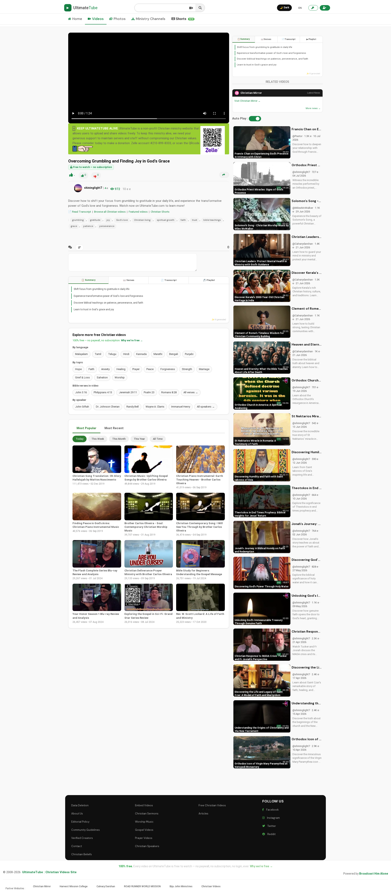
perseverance (106, 226)
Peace (150, 369)
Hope (78, 369)
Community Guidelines (85, 830)
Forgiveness (167, 369)
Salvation (102, 377)
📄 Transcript (169, 280)
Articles (203, 813)
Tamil (98, 354)
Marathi (158, 354)
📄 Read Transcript (79, 211)
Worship (120, 377)
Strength (187, 369)
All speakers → (206, 406)
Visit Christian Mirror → (247, 100)
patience (88, 226)
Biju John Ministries (181, 886)
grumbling (78, 220)
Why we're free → (132, 340)
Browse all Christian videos (110, 211)
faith (183, 220)
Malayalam (81, 354)
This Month (119, 438)
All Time (158, 438)
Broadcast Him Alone (373, 873)
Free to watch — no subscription (92, 167)
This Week (97, 438)
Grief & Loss (82, 377)
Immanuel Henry (180, 406)
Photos (120, 19)
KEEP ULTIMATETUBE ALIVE (97, 128)
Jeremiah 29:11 (128, 392)
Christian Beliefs (81, 854)
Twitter (271, 826)
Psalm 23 (149, 392)
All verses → (190, 392)
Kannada (141, 354)
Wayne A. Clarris (155, 406)
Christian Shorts (160, 211)
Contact (76, 846)
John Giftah (82, 406)
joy (108, 220)
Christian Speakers (147, 846)
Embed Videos (144, 805)
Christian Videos (211, 886)
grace (74, 226)
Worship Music (144, 821)
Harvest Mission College (74, 886)
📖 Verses (128, 280)
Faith (91, 369)
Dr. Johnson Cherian (108, 406)
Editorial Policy (80, 821)
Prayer (135, 369)
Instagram (273, 818)
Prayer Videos (143, 838)
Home (77, 19)
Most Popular (86, 428)
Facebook (272, 809)
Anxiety (105, 369)
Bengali (173, 354)
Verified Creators (82, 838)
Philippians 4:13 (103, 392)
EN (300, 7)
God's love (122, 220)
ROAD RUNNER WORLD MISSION (142, 886)
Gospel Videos (144, 830)
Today (79, 438)
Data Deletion (80, 805)
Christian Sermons (146, 813)
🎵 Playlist (209, 280)
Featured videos (138, 211)
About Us (77, 813)
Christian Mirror (251, 92)
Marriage (204, 369)
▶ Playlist (311, 39)
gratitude (95, 220)
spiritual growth (165, 220)
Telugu (112, 354)
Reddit (271, 834)
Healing (120, 369)
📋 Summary (88, 280)
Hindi (126, 354)
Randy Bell (132, 406)
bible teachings (212, 220)
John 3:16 (81, 392)
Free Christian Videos (212, 805)
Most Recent (114, 428)
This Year (139, 438)
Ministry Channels (150, 19)
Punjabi (189, 354)
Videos (98, 19)
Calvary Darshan (106, 886)
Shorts (184, 19)
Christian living (142, 220)
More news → (313, 108)
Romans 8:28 (169, 392)
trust (194, 220)
